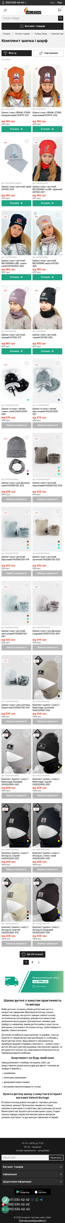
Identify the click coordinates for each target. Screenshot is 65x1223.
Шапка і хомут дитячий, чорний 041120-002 (44, 336)
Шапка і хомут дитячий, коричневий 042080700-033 (47, 484)
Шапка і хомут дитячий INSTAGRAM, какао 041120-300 (45, 263)
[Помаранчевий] (59, 103)
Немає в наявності (16, 425)
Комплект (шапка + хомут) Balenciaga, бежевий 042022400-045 (15, 782)
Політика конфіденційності (32, 1220)
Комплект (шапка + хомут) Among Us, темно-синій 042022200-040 (45, 856)
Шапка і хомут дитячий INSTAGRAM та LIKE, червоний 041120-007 (47, 189)
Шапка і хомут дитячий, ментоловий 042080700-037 (15, 634)
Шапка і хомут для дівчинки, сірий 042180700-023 (16, 484)
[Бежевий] (59, 693)
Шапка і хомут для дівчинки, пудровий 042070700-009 (46, 632)
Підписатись (56, 1158)
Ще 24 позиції (35, 954)
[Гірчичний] (59, 471)
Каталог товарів (35, 26)
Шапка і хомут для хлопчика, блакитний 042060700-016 (16, 706)
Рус (60, 2)
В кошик (14, 129)
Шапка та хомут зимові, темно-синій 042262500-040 (15, 412)
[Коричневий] (28, 100)
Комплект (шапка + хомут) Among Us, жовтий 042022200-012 (15, 930)
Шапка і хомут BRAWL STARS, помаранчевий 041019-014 (16, 114)
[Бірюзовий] (59, 467)
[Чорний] (28, 474)
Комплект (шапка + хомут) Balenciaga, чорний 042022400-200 (45, 782)
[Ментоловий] (28, 400)
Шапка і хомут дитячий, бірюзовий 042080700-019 (15, 558)
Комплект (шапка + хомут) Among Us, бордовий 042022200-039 (45, 930)
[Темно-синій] (28, 97)
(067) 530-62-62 (18, 1199)
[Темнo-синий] (28, 844)
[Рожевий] (28, 471)
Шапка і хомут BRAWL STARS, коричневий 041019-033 (47, 114)
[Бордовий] (28, 838)
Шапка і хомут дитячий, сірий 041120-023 (16, 188)
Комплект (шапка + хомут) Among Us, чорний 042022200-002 (15, 856)
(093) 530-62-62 (18, 1209)
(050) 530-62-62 (18, 1204)
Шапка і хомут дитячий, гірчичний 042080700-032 (46, 558)
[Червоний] (28, 103)
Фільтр (12, 53)
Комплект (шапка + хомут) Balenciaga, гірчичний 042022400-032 (45, 708)
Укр (52, 2)
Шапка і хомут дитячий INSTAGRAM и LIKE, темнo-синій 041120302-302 (14, 263)
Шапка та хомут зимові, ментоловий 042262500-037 (45, 412)
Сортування (51, 53)
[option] (32, 981)
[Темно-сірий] (28, 94)
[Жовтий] (28, 841)
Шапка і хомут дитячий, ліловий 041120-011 (13, 336)
